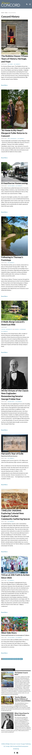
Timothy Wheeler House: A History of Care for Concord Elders (23, 699)
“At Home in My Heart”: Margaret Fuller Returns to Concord (14, 133)
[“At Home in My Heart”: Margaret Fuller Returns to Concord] (14, 109)
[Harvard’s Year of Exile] (14, 443)
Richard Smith (11, 401)
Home (2, 12)
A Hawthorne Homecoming (14, 183)
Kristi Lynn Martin (12, 138)
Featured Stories (8, 669)
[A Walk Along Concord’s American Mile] (14, 310)
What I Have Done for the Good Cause (22, 714)
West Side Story (9, 632)
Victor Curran (11, 185)
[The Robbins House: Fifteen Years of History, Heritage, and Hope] (14, 37)
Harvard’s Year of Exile (12, 453)
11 (18, 658)
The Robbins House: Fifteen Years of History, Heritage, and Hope (14, 59)
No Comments (17, 64)
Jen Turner (10, 64)
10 (16, 658)
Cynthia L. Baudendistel (7, 329)
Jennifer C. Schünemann (20, 329)
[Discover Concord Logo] (10, 4)
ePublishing (16, 748)
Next (21, 658)
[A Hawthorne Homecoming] (14, 172)
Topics (6, 12)
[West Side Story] (14, 624)
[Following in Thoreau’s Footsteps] (14, 236)
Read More (4, 85)
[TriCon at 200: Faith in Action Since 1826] (14, 564)
